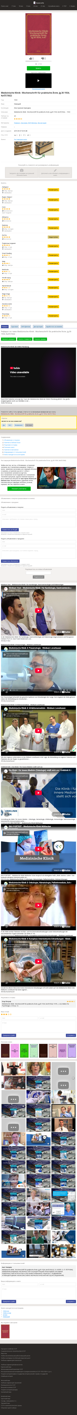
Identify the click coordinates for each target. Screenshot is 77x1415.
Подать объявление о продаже (12, 539)
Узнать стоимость (24, 339)
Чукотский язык (5, 1398)
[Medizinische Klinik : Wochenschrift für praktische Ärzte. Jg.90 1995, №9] (62, 1051)
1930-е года (7, 1313)
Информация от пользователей (15, 452)
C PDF (64, 6)
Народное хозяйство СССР (9, 1349)
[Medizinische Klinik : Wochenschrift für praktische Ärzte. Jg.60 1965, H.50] (34, 1051)
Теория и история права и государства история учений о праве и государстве (24, 1374)
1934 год (6, 1311)
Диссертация (41, 123)
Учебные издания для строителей (11, 1383)
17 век (13, 6)
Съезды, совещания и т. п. (8, 1401)
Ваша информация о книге (11, 1281)
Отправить (71, 1035)
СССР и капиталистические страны (11, 1405)
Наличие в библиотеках (12, 442)
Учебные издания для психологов (11, 1360)
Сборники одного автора (8, 1408)
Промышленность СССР (8, 1385)
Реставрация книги (20, 139)
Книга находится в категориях (14, 454)
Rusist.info (40, 3)
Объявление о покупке (12, 440)
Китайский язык (5, 1396)
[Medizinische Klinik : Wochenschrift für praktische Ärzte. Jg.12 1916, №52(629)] (24, 1051)
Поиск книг (4, 6)
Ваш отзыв (5, 1012)
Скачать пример (40, 339)
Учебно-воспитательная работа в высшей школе (15, 1356)
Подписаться (38, 577)
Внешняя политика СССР (8, 1387)
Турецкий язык (5, 1403)
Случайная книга (53, 6)
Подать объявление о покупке (12, 507)
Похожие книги (9, 447)
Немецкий (6, 1317)
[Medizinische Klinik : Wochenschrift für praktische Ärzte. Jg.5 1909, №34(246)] (43, 1051)
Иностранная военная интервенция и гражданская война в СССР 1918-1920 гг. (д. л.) (26, 1371)
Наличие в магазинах (11, 450)
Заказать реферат (8, 339)
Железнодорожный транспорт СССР (12, 1369)
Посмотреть (53, 190)
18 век (21, 6)
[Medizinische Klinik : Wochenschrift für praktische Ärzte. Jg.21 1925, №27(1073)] (72, 1051)
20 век (35, 6)
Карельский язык (6, 1367)
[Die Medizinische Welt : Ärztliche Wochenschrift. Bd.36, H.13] (15, 1051)
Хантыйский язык (6, 1392)
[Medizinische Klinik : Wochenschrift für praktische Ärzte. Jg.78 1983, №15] (5, 1051)
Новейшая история (7, 1376)
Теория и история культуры (9, 1390)
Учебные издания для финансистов (11, 1365)
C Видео (72, 6)
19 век (28, 6)
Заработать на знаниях (54, 327)
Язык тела (4, 1353)
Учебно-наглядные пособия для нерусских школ (15, 1358)
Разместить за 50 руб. (9, 530)
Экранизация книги (38, 89)
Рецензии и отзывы (10, 445)
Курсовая (24, 123)
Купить (38, 68)
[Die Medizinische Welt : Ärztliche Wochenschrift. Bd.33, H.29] (53, 1051)
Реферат (17, 123)
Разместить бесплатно (10, 561)
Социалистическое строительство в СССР (13, 1351)
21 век (43, 6)
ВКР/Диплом (32, 123)
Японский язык (5, 1380)
